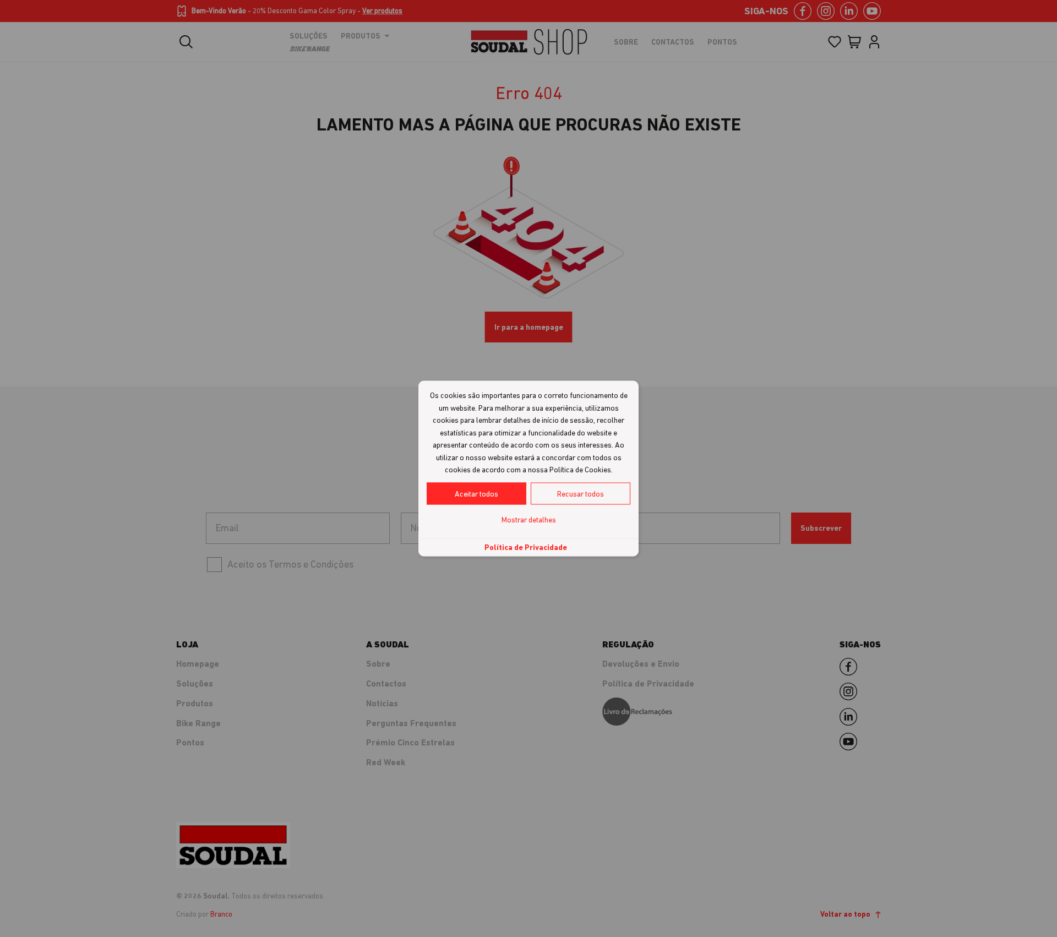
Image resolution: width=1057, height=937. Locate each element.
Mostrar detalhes (529, 519)
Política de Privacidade (525, 546)
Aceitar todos (476, 493)
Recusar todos (580, 493)
